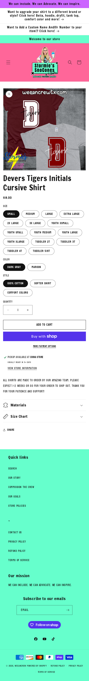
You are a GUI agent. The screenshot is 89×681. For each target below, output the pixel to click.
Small (11, 213)
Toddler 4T (14, 251)
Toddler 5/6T (41, 251)
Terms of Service (19, 560)
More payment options (44, 346)
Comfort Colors (17, 292)
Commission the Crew (21, 487)
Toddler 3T (68, 241)
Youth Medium (43, 232)
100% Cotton (15, 283)
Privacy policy (76, 666)
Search (12, 468)
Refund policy (58, 666)
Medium (30, 213)
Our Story (14, 477)
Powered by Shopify (37, 666)
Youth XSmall (60, 223)
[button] (8, 62)
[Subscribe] (67, 610)
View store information (22, 368)
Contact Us (15, 532)
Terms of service (46, 672)
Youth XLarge (16, 241)
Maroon (36, 267)
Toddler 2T (42, 241)
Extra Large (72, 213)
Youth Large (70, 232)
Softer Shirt (42, 283)
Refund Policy (17, 550)
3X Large (35, 223)
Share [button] (10, 429)
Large (49, 213)
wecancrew (20, 666)
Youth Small (15, 232)
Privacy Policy (17, 541)
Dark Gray (14, 267)
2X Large (13, 223)
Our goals (14, 496)
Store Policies (17, 505)
